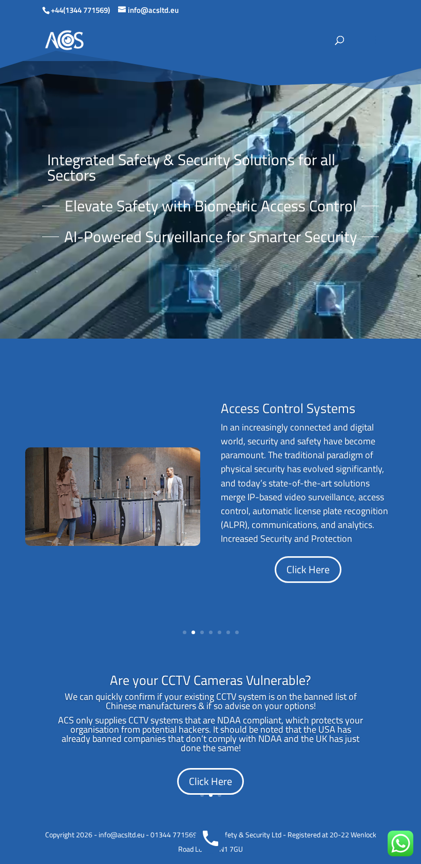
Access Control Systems (288, 408)
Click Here (308, 569)
